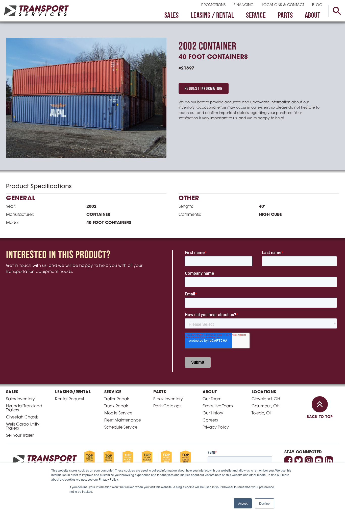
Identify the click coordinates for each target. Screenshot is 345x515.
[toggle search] (336, 11)
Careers (210, 420)
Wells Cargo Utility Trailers (22, 427)
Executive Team (218, 406)
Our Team (212, 399)
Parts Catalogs (167, 406)
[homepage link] (36, 10)
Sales (171, 16)
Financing (244, 5)
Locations (264, 392)
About (312, 16)
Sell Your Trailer (20, 436)
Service (256, 16)
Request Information (204, 89)
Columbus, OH (266, 406)
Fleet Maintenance (122, 420)
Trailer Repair (116, 399)
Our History (213, 413)
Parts (285, 16)
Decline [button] (264, 503)
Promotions (213, 5)
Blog (317, 5)
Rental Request (69, 399)
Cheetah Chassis (22, 417)
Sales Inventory (20, 399)
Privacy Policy (216, 428)
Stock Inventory (168, 399)
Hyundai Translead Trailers (24, 408)
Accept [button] (243, 503)
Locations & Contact (283, 5)
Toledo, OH (262, 413)
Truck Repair (116, 406)
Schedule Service (120, 428)
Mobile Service (118, 413)
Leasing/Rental (73, 392)
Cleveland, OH (266, 399)
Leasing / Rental (212, 16)
